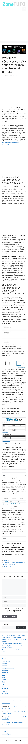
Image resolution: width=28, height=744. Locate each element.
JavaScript (5, 670)
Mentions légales (6, 734)
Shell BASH (5, 689)
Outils (3, 682)
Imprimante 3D (6, 665)
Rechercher (5, 624)
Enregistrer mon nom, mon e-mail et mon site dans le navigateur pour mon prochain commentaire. (15, 610)
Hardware (4, 663)
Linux (3, 675)
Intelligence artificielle (8, 668)
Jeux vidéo (5, 672)
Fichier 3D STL (6, 661)
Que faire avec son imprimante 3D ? (12, 643)
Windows (4, 691)
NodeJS (4, 679)
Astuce (4, 658)
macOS (4, 677)
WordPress (7, 560)
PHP (3, 684)
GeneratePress (14, 742)
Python (4, 686)
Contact (4, 731)
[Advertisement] (14, 27)
